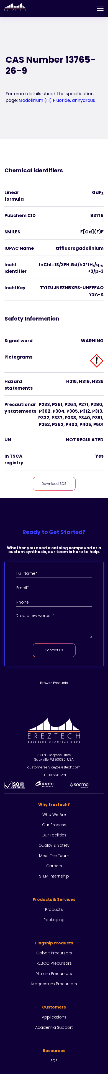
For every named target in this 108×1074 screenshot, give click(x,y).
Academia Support (54, 1027)
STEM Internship (54, 876)
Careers (54, 866)
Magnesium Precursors (54, 984)
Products (54, 909)
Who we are (54, 814)
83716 (97, 215)
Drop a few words (33, 615)
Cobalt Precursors (54, 953)
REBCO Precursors (54, 963)
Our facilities (54, 835)
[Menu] (100, 8)
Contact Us (54, 650)
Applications (54, 1017)
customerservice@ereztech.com (54, 767)
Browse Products (54, 682)
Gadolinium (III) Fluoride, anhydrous (57, 100)
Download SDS (54, 483)
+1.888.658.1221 (54, 775)
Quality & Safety (54, 845)
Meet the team (54, 855)
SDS (54, 1060)
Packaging (54, 919)
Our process (54, 825)
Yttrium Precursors (54, 973)
